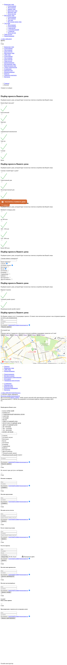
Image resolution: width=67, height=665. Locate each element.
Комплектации (8, 386)
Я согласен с (14, 325)
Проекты (7, 366)
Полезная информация (11, 388)
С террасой (11, 31)
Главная (6, 83)
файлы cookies (14, 397)
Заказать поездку (6, 592)
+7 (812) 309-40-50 (6, 39)
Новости (6, 73)
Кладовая (4, 272)
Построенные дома (10, 64)
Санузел (3, 263)
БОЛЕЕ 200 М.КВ (8, 432)
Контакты (7, 77)
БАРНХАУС (6, 412)
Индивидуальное (9, 376)
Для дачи (10, 20)
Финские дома (12, 12)
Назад (7, 335)
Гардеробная (5, 274)
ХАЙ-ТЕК (6, 416)
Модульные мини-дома (14, 22)
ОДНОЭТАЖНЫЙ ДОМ (10, 421)
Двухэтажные (12, 7)
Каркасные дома (9, 4)
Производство (8, 70)
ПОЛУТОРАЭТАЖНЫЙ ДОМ (12, 423)
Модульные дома (9, 15)
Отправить (4, 487)
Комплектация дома (10, 66)
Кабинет (3, 276)
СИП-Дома (7, 369)
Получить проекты (6, 327)
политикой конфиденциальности (18, 325)
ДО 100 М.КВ (7, 426)
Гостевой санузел (6, 265)
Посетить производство (7, 576)
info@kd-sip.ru (16, 393)
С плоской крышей (13, 29)
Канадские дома (12, 10)
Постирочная (5, 277)
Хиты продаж (12, 14)
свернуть (6, 205)
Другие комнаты (6, 279)
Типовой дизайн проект (10, 453)
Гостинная (4, 270)
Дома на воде (8, 34)
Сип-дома (7, 23)
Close (2, 44)
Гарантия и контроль (10, 75)
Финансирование (9, 72)
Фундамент (7, 379)
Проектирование (9, 36)
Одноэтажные (12, 6)
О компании (8, 69)
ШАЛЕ (5, 419)
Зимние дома (11, 9)
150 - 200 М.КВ (7, 430)
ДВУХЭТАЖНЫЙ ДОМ (10, 425)
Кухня (3, 269)
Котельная (4, 267)
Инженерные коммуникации (12, 377)
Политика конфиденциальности (10, 396)
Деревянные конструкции (12, 380)
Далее (3, 335)
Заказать (3, 521)
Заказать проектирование (8, 618)
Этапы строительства (10, 67)
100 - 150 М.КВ (7, 428)
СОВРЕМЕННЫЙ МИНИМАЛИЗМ (14, 414)
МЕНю (3, 40)
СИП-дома (7, 54)
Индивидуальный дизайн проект (12, 455)
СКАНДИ (6, 418)
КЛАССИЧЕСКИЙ (8, 411)
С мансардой (11, 28)
